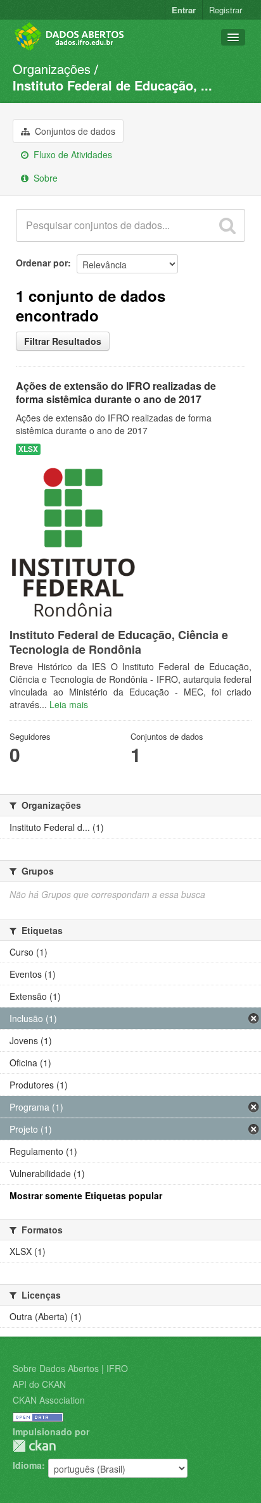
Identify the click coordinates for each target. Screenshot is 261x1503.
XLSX (28, 449)
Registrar (225, 10)
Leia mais (68, 704)
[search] (227, 225)
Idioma (27, 1465)
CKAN (34, 1445)
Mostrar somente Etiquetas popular (86, 1195)
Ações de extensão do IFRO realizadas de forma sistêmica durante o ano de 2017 (116, 392)
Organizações (52, 68)
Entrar (184, 10)
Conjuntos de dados (73, 131)
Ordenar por (42, 262)
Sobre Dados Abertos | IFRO (70, 1368)
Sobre (44, 178)
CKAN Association (49, 1400)
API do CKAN (39, 1384)
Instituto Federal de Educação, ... (112, 85)
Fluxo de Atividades (71, 154)
